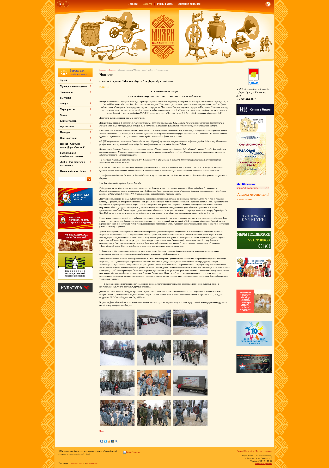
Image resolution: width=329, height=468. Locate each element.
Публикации (67, 126)
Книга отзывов (68, 121)
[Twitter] (105, 441)
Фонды (64, 103)
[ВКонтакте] (102, 441)
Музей (63, 80)
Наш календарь (68, 138)
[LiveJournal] (116, 441)
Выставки (65, 98)
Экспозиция (66, 92)
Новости (147, 4)
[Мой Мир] (112, 441)
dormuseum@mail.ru (263, 464)
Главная (133, 4)
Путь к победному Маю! (73, 171)
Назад (102, 431)
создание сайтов (77, 463)
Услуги (63, 115)
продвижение (92, 463)
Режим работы (165, 4)
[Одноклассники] (109, 441)
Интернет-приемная (189, 4)
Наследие (65, 132)
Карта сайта (249, 451)
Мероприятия (67, 109)
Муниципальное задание (73, 86)
